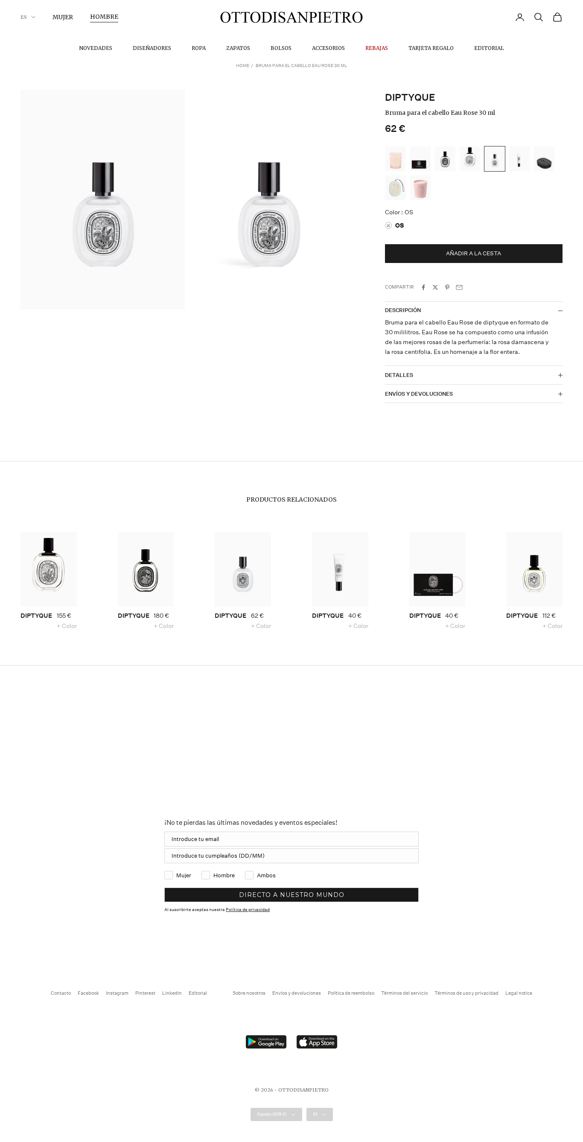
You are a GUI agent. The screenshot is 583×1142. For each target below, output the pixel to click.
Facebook (88, 993)
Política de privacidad (248, 910)
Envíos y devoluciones (296, 993)
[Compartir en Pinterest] (447, 287)
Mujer (62, 17)
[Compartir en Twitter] (435, 287)
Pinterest (145, 993)
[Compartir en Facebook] (423, 287)
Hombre (104, 16)
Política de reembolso (351, 993)
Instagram (117, 993)
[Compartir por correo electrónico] (459, 287)
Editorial (489, 48)
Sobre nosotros (249, 993)
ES (23, 17)
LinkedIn (172, 993)
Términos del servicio (404, 993)
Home (242, 66)
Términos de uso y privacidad (466, 993)
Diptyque (410, 97)
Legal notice (518, 993)
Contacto (61, 993)
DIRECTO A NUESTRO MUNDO (291, 895)
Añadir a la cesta (473, 253)
